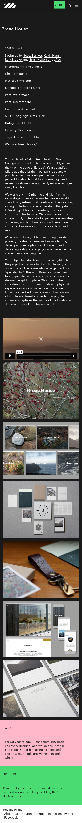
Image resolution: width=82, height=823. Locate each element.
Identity (27, 123)
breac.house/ (27, 144)
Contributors (24, 814)
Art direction (22, 137)
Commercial (26, 130)
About (8, 814)
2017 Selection (15, 48)
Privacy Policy (12, 809)
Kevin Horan (52, 55)
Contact (40, 814)
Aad (58, 59)
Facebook (11, 817)
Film (37, 137)
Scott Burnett (32, 55)
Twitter (68, 814)
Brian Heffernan (40, 59)
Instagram (54, 814)
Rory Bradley (14, 59)
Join (59, 4)
